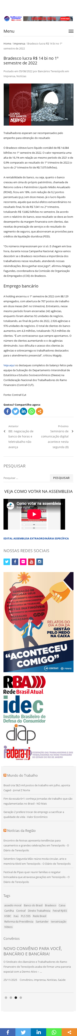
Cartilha (9, 910)
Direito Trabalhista (39, 910)
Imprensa (19, 43)
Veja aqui (9, 365)
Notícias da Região (21, 830)
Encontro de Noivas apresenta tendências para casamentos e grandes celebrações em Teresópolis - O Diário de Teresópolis (36, 845)
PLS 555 (25, 916)
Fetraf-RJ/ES (60, 910)
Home (7, 43)
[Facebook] (7, 411)
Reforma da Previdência (18, 921)
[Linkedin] (23, 411)
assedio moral (12, 905)
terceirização (58, 921)
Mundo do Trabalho (22, 775)
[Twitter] (15, 411)
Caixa (62, 905)
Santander (42, 921)
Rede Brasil (39, 916)
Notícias (21, 76)
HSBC (7, 916)
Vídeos (8, 927)
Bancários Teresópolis (51, 71)
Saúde (62, 980)
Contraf (20, 910)
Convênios (26, 980)
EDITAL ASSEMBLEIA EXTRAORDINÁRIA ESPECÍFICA (36, 538)
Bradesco (50, 905)
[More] (39, 411)
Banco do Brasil (33, 905)
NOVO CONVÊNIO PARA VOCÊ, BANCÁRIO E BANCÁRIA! (32, 951)
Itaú (16, 916)
